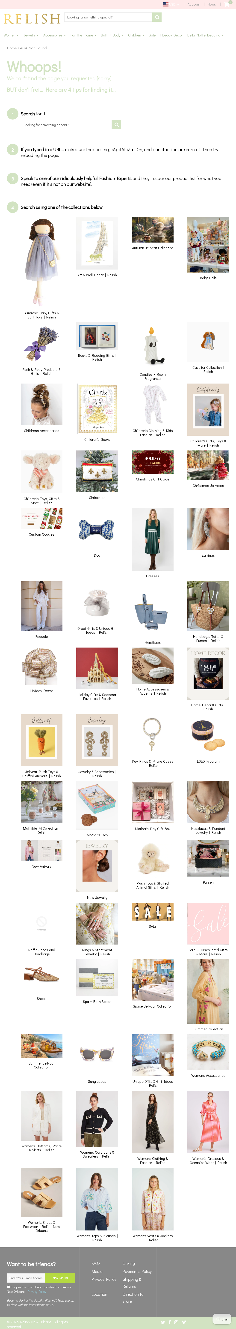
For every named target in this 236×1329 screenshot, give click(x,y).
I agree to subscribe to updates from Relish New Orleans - (39, 1289)
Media (97, 1271)
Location (99, 1294)
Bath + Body (111, 35)
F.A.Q (95, 1263)
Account (194, 4)
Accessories (53, 35)
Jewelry (29, 35)
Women (10, 35)
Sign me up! (60, 1278)
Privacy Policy (37, 1291)
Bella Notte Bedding (204, 35)
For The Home (82, 35)
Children (135, 35)
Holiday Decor (171, 35)
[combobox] (108, 17)
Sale (152, 35)
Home (12, 48)
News (212, 4)
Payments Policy (137, 1271)
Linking (129, 1263)
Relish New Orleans (36, 1321)
